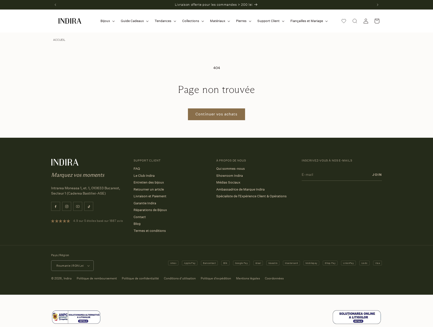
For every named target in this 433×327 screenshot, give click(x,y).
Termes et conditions (150, 231)
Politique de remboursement (97, 278)
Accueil (59, 40)
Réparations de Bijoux (150, 210)
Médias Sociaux (228, 182)
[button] (106, 21)
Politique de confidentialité (140, 278)
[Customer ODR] (357, 323)
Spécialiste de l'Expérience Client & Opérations (251, 196)
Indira (68, 278)
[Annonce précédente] (55, 5)
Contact (140, 217)
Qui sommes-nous (230, 169)
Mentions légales (248, 278)
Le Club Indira (144, 176)
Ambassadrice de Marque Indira (240, 189)
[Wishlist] (343, 21)
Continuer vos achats (216, 114)
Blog (137, 224)
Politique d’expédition (216, 278)
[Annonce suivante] (377, 5)
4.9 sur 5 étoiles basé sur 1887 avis (98, 221)
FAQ (137, 169)
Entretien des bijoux (149, 182)
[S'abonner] (377, 174)
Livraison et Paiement (150, 196)
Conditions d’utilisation (180, 278)
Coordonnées (274, 278)
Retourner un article (149, 189)
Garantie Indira (145, 203)
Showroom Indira (229, 176)
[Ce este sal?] (76, 323)
